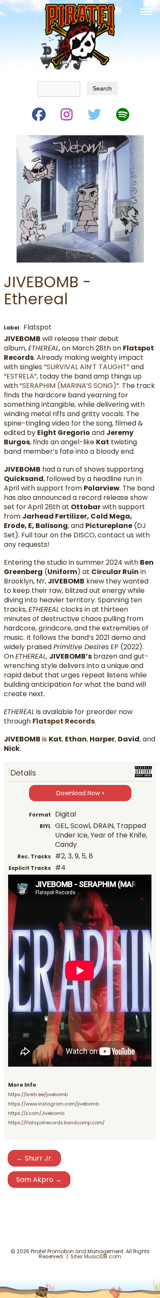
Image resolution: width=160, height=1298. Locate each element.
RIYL (45, 826)
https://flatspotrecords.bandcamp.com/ (56, 1122)
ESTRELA (20, 376)
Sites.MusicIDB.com (95, 1256)
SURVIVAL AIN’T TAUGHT (87, 367)
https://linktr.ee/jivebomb (38, 1094)
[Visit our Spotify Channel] (122, 112)
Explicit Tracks (30, 868)
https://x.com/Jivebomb (36, 1113)
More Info (22, 1084)
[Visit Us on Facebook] (38, 112)
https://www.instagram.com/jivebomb (53, 1103)
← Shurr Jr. (34, 1158)
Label (11, 327)
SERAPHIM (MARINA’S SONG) (69, 386)
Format (40, 814)
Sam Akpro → (39, 1179)
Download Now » (80, 793)
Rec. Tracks (34, 856)
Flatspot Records (63, 721)
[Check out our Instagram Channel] (66, 112)
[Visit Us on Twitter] (93, 112)
